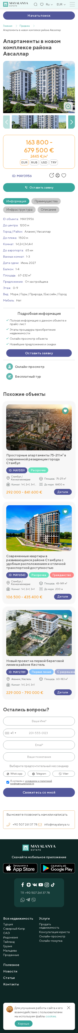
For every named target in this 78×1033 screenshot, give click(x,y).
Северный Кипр (14, 928)
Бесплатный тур (28, 377)
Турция (8, 924)
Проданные (11, 955)
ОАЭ (6, 933)
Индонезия (10, 937)
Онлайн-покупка (50, 940)
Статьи (9, 978)
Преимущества (46, 201)
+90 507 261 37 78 (25, 824)
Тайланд (9, 941)
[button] (71, 122)
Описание (48, 209)
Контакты (11, 984)
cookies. (51, 1016)
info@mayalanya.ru (56, 824)
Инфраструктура (19, 209)
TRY (54, 162)
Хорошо (23, 1023)
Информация (16, 201)
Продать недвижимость (49, 926)
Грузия (7, 946)
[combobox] (10, 733)
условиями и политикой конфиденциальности (31, 782)
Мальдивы (10, 950)
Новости (10, 971)
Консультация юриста (54, 932)
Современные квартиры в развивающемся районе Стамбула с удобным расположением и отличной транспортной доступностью (36, 562)
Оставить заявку (41, 187)
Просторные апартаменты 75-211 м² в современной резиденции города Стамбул (36, 459)
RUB (34, 162)
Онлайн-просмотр (30, 367)
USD (44, 162)
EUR (24, 162)
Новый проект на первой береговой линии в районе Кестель (35, 663)
